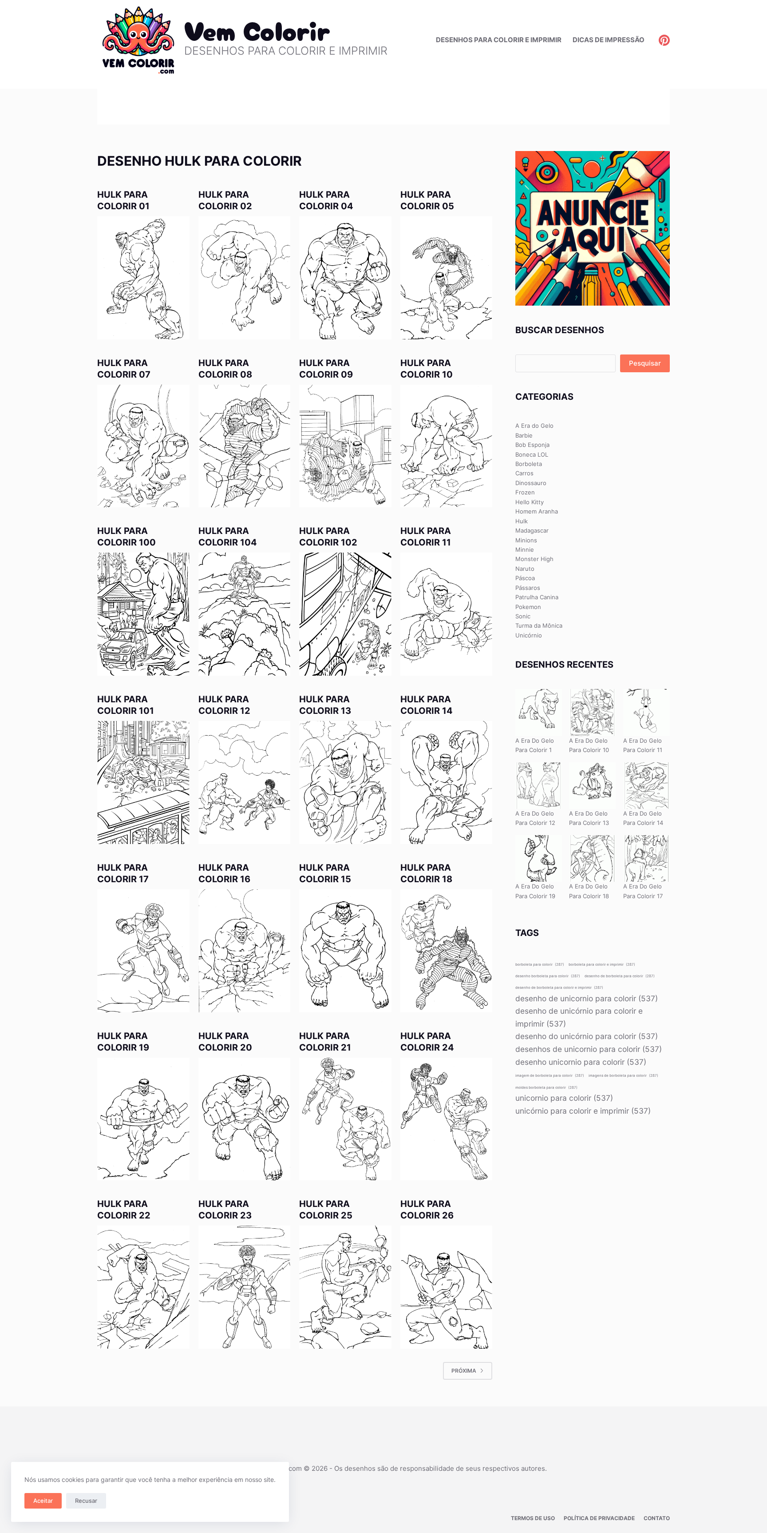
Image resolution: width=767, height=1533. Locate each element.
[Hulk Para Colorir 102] (345, 614)
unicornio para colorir (564, 1098)
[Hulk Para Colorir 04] (345, 277)
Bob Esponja (532, 444)
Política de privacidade (599, 1518)
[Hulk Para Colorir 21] (345, 1119)
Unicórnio (528, 635)
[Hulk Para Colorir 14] (446, 782)
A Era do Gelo (534, 425)
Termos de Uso (533, 1518)
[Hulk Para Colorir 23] (244, 1287)
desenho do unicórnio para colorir (586, 1036)
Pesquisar (645, 363)
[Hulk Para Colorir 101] (143, 782)
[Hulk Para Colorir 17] (143, 950)
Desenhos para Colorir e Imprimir (498, 40)
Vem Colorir (257, 29)
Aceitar (43, 1500)
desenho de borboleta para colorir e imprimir (559, 987)
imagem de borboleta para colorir (549, 1075)
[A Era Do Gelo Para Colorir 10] (592, 712)
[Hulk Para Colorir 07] (143, 446)
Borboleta (528, 463)
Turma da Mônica (538, 625)
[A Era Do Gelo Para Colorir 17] (646, 858)
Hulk (521, 521)
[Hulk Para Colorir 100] (143, 614)
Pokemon (528, 606)
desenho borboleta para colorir (547, 976)
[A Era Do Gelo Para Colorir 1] (538, 712)
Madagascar (532, 530)
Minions (526, 540)
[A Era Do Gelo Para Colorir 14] (646, 785)
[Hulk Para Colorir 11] (446, 614)
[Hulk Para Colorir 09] (345, 446)
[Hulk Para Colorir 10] (446, 446)
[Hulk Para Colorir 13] (345, 782)
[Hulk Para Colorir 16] (244, 950)
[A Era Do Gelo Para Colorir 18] (592, 858)
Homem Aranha (536, 511)
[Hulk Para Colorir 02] (244, 277)
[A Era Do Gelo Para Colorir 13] (592, 785)
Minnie (524, 549)
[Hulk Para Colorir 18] (446, 950)
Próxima (463, 1370)
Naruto (524, 568)
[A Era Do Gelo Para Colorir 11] (646, 712)
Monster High (534, 558)
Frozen (525, 492)
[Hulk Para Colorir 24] (446, 1119)
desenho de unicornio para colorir (586, 998)
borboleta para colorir (539, 964)
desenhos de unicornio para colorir (588, 1049)
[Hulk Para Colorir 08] (244, 446)
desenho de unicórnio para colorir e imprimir (579, 1017)
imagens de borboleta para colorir (623, 1075)
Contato (657, 1518)
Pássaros (527, 587)
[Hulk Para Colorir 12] (244, 782)
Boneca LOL (531, 454)
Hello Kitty (529, 502)
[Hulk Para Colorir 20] (244, 1119)
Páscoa (525, 577)
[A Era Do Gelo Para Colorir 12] (538, 785)
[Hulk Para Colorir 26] (446, 1287)
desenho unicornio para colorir (580, 1062)
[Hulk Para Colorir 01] (143, 277)
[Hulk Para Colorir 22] (143, 1287)
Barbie (524, 435)
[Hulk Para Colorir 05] (446, 277)
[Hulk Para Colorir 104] (244, 614)
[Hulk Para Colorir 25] (345, 1287)
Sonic (522, 616)
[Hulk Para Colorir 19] (143, 1119)
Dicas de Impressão (608, 40)
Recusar (86, 1500)
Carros (524, 473)
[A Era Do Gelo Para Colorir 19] (538, 858)
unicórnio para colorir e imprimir (583, 1110)
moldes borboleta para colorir (546, 1087)
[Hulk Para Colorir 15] (345, 950)
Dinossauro (530, 482)
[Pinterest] (664, 40)
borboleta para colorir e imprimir (602, 964)
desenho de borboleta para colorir (620, 976)
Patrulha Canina (536, 597)
